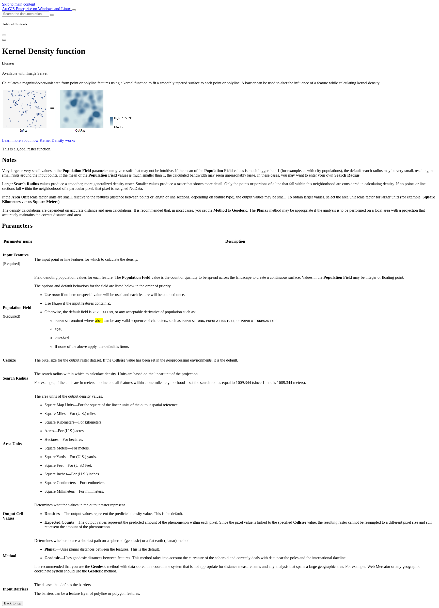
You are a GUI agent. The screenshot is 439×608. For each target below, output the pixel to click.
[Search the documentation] (52, 15)
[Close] (4, 35)
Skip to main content (18, 4)
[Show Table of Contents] (4, 40)
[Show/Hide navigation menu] (74, 10)
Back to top (12, 603)
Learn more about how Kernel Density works (38, 140)
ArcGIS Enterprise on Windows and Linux (37, 9)
